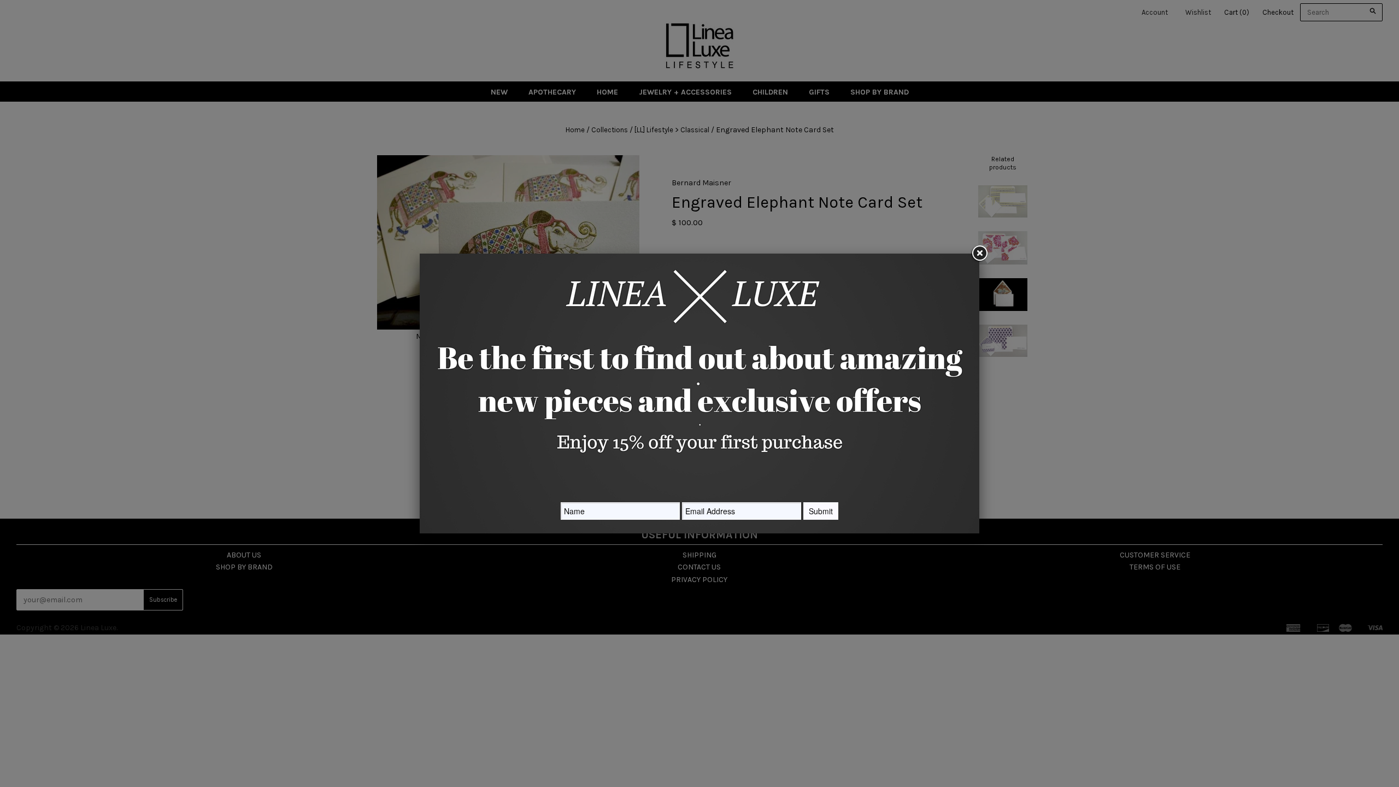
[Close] (979, 253)
